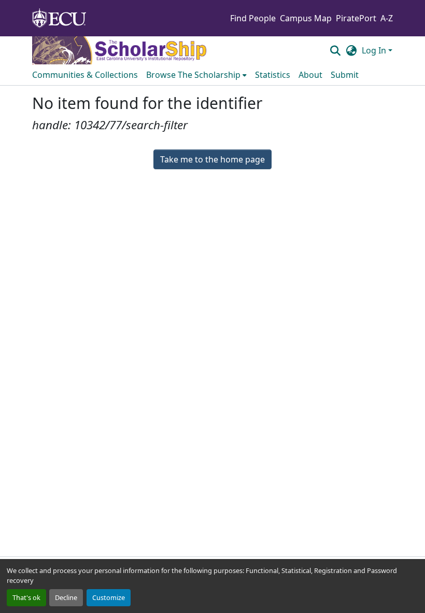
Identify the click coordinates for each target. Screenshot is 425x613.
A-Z (386, 18)
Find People (253, 18)
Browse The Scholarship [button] (193, 74)
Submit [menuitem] (345, 74)
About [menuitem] (310, 74)
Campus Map (306, 18)
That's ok (26, 597)
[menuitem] (196, 74)
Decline (66, 597)
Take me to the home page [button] (212, 159)
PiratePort (356, 18)
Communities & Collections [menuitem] (85, 74)
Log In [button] (375, 50)
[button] (335, 50)
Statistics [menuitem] (272, 74)
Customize (108, 597)
